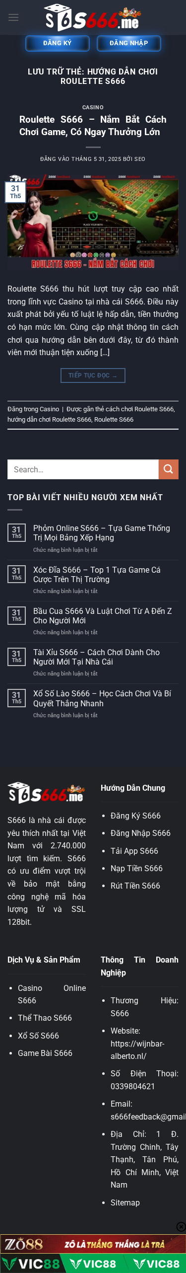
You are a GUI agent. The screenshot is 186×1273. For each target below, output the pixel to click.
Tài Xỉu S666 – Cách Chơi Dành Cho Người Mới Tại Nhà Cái (96, 657)
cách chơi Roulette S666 (140, 409)
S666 (120, 1013)
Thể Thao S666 (45, 1018)
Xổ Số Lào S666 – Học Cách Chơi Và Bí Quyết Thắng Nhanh (102, 698)
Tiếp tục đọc (93, 375)
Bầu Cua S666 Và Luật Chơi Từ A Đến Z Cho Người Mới (102, 615)
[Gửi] (169, 469)
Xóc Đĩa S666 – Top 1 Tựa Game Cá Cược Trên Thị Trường (97, 574)
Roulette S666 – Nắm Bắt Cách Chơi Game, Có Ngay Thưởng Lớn (93, 126)
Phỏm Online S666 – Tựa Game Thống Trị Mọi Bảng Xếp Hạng (101, 533)
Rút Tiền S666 (135, 886)
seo (140, 159)
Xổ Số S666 (38, 1036)
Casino (93, 107)
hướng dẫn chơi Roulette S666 (49, 419)
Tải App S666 (134, 851)
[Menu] (13, 17)
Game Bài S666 (45, 1053)
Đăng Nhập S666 (141, 833)
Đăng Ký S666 (136, 816)
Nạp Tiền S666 (137, 868)
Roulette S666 (113, 419)
